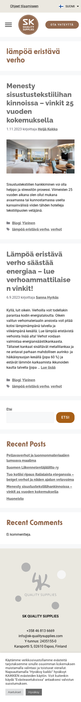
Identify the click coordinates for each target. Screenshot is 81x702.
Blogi (16, 223)
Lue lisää (48, 367)
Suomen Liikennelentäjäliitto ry (32, 467)
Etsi (9, 409)
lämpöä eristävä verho (30, 229)
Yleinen (28, 223)
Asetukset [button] (14, 692)
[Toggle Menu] (8, 25)
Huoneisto (15, 499)
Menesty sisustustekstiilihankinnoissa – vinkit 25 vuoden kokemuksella (40, 103)
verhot (56, 229)
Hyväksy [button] (33, 692)
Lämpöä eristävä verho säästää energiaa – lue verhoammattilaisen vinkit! (38, 271)
